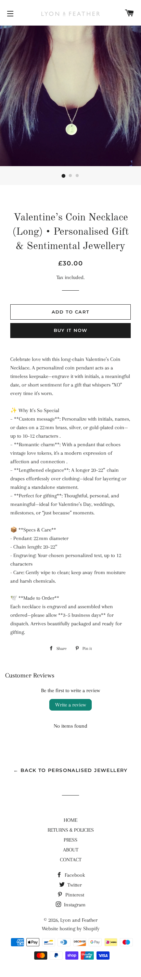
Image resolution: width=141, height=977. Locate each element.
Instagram (74, 905)
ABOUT (70, 850)
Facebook (74, 875)
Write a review (70, 705)
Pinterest (74, 895)
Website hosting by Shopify (71, 928)
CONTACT (70, 860)
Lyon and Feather (79, 920)
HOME (70, 820)
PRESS (70, 840)
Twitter (74, 885)
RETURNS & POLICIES (71, 830)
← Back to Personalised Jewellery (70, 770)
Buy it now (71, 330)
